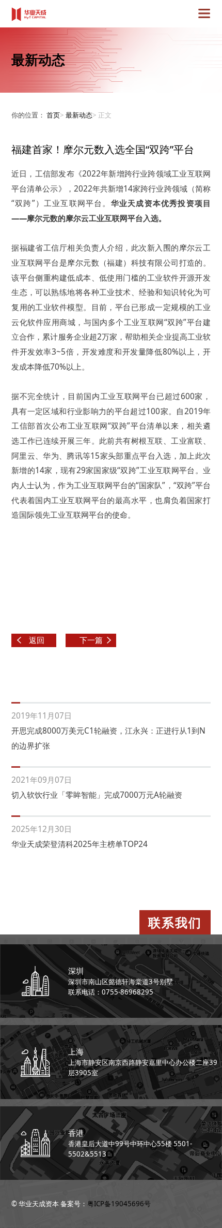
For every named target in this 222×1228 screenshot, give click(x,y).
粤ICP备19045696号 (119, 1203)
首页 (53, 115)
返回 (36, 640)
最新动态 (79, 115)
